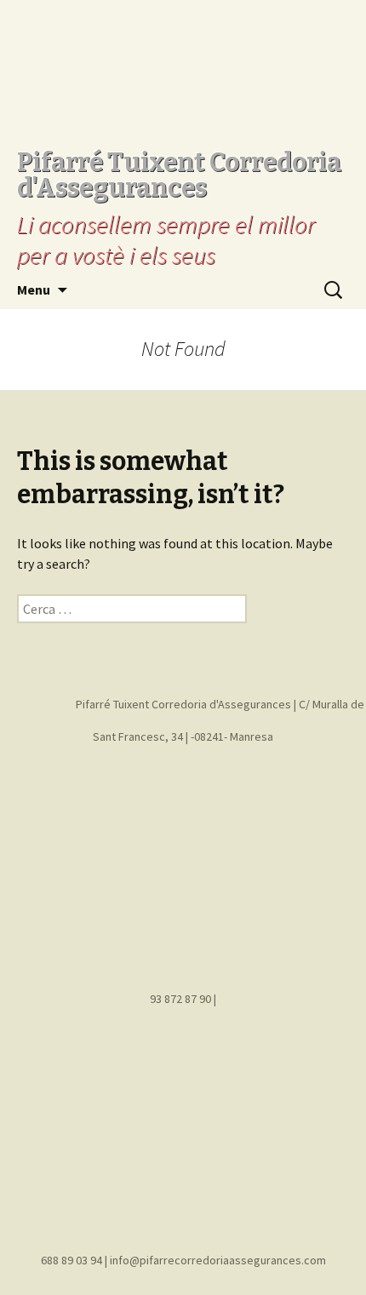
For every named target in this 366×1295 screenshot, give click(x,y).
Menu (33, 289)
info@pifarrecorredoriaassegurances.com (218, 1260)
